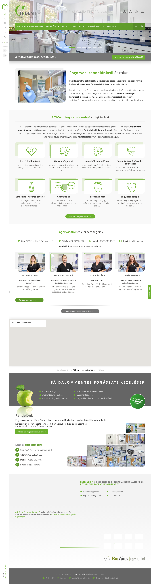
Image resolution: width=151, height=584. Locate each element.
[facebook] (5, 50)
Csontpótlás (63, 196)
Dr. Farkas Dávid (63, 275)
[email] (5, 55)
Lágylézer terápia (130, 196)
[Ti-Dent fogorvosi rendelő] (4, 6)
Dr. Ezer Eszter (30, 275)
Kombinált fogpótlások (97, 161)
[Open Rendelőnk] (58, 26)
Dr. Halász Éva (97, 275)
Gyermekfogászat (63, 161)
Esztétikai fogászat (30, 161)
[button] (18, 39)
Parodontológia (97, 196)
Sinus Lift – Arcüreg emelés (30, 196)
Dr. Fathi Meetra (130, 275)
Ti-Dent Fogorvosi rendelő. (74, 574)
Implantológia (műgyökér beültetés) (130, 162)
